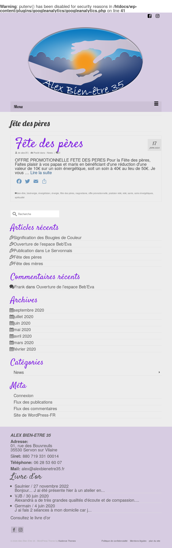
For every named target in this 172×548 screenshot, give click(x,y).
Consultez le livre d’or (30, 517)
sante (130, 193)
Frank (19, 287)
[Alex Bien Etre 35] (86, 62)
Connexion (23, 395)
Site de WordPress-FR (34, 415)
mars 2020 (24, 342)
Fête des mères (28, 263)
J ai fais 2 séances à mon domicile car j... (53, 510)
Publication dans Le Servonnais (43, 250)
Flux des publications (33, 402)
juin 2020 (22, 323)
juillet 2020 (23, 316)
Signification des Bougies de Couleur (48, 237)
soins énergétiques (143, 193)
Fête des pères (28, 257)
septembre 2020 (29, 310)
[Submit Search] (13, 214)
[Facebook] (14, 530)
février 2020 (25, 349)
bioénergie (32, 193)
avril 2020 (23, 336)
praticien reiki (115, 193)
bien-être (21, 193)
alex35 (24, 152)
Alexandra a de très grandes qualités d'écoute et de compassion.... (77, 500)
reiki (124, 193)
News (50, 152)
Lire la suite (41, 172)
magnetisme (81, 193)
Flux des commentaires (35, 408)
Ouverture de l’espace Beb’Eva (43, 244)
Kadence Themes (67, 540)
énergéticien (44, 193)
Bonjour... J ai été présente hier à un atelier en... (60, 490)
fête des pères (67, 193)
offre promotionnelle (98, 193)
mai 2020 (22, 329)
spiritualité (20, 197)
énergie (55, 193)
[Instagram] (20, 530)
